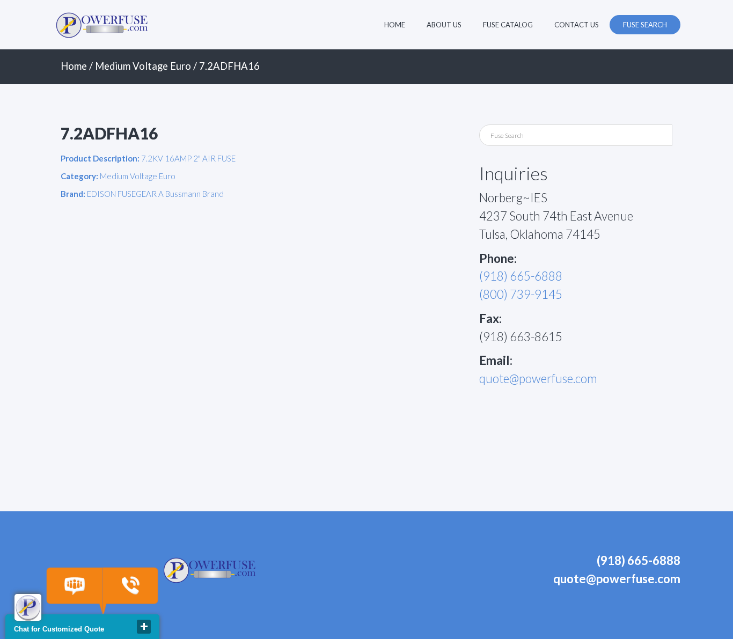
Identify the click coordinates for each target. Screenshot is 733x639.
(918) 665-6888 (520, 276)
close (144, 627)
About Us (444, 24)
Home (394, 24)
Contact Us (576, 24)
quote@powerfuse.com (538, 378)
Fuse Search (645, 24)
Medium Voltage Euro (143, 66)
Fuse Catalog (508, 24)
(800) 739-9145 (520, 294)
